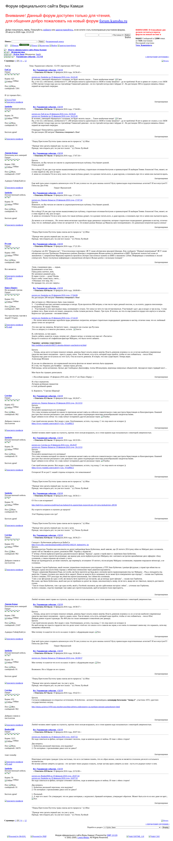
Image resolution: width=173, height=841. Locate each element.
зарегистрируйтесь (64, 30)
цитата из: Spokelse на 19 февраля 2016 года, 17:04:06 (55, 295)
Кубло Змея (19, 54)
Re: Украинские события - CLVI (48, 70)
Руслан (8, 244)
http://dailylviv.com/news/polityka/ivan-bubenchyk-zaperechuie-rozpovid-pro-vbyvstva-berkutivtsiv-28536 (74, 505)
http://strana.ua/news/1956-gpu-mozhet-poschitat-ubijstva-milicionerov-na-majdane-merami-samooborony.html (76, 707)
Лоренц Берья (11, 153)
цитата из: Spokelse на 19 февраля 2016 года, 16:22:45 (55, 77)
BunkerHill (9, 729)
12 (26, 61)
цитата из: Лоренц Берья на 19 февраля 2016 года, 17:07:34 (57, 200)
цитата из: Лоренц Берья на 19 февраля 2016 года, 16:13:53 (57, 403)
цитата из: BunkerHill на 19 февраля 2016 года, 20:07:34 (55, 776)
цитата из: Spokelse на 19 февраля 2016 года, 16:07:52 (55, 737)
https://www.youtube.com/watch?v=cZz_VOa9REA (53, 423)
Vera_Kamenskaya (144, 45)
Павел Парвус (11, 288)
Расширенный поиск (55, 41)
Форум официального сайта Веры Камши (27, 50)
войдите (47, 30)
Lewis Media (83, 837)
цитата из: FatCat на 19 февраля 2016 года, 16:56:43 (54, 114)
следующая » (163, 57)
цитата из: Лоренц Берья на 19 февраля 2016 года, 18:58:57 (57, 658)
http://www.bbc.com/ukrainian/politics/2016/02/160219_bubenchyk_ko (60, 545)
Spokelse (8, 106)
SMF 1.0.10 (112, 835)
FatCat (8, 70)
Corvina (8, 395)
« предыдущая (151, 57)
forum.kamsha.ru (113, 20)
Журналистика (18, 52)
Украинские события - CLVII (29, 57)
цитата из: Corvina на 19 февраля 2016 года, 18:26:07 (54, 445)
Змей (38, 54)
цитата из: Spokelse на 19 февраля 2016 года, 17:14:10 (55, 318)
